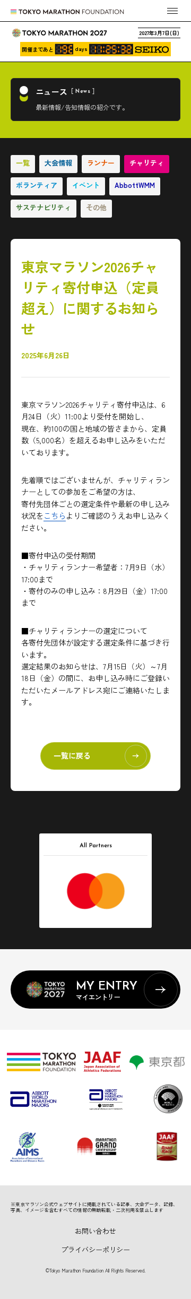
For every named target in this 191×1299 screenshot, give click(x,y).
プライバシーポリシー (95, 1249)
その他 (96, 207)
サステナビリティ (43, 207)
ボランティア (36, 185)
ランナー (101, 163)
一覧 (23, 163)
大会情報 (58, 163)
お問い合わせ (95, 1231)
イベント (86, 185)
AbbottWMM (135, 185)
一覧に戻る (72, 755)
